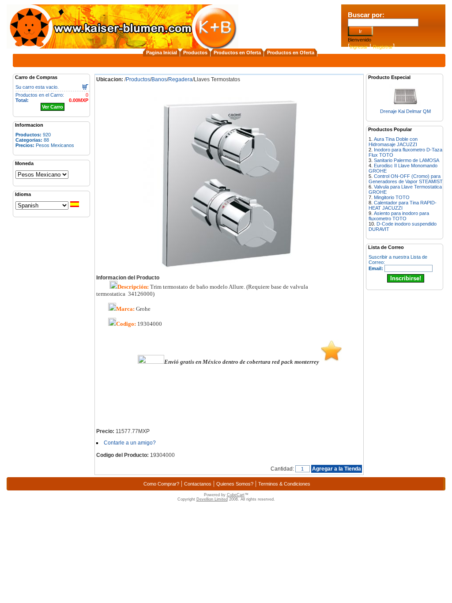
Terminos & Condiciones (284, 483)
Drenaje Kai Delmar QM (405, 111)
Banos (159, 79)
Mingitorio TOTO (392, 197)
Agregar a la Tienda (336, 469)
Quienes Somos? (234, 483)
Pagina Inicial (161, 52)
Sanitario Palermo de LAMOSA (406, 160)
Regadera (180, 79)
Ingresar (359, 46)
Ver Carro (52, 106)
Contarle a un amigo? (130, 443)
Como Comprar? (161, 483)
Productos (195, 52)
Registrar (383, 46)
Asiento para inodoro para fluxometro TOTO (399, 216)
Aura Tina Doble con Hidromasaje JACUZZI (393, 141)
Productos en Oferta (237, 52)
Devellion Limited (212, 499)
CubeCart (236, 495)
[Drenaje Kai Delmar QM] (405, 106)
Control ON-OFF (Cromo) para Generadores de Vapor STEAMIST (406, 178)
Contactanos (197, 483)
